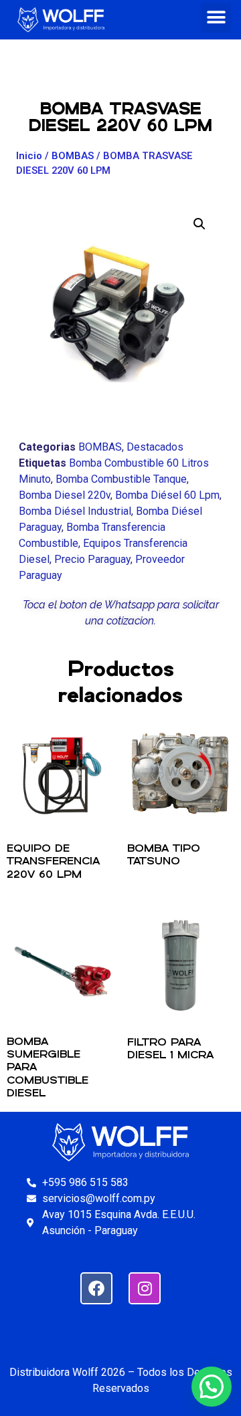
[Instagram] (145, 1288)
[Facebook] (96, 1288)
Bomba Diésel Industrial (75, 511)
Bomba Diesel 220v (64, 495)
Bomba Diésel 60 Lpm (167, 495)
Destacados (155, 447)
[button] (216, 18)
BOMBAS (73, 156)
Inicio (29, 156)
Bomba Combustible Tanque (121, 479)
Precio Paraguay (92, 559)
